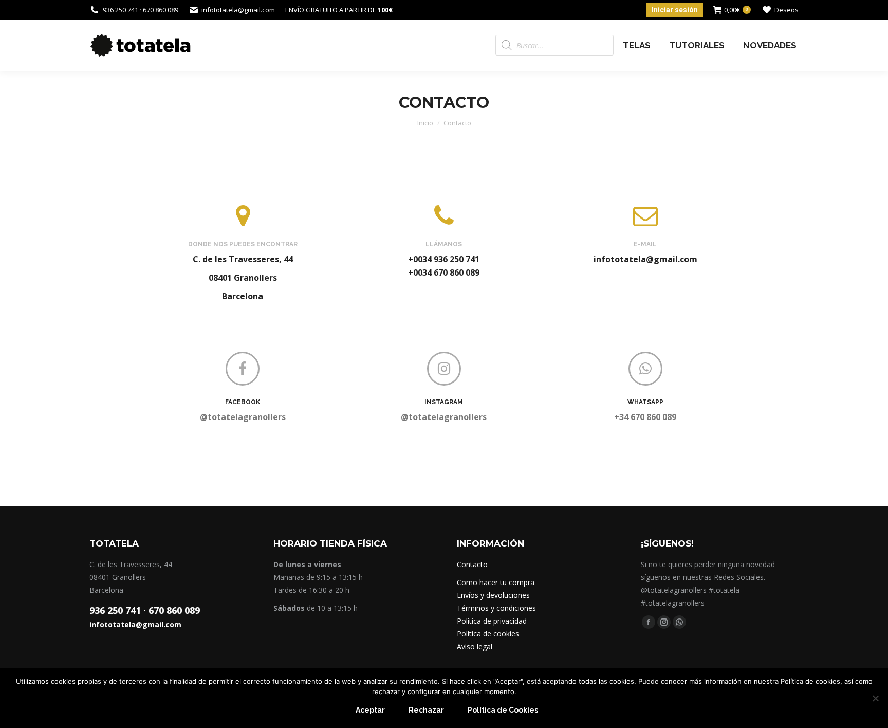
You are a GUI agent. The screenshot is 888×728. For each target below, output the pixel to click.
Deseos (786, 9)
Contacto (472, 564)
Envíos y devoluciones (493, 595)
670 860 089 (174, 610)
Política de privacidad (492, 621)
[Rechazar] (875, 698)
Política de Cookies (503, 710)
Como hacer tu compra (495, 582)
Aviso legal (474, 646)
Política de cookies (488, 634)
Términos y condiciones (496, 608)
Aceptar (370, 710)
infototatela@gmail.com (135, 624)
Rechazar (426, 710)
